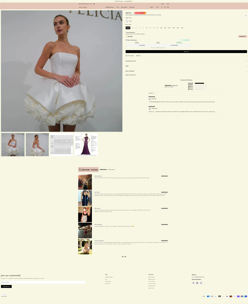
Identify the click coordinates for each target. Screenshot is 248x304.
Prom (118, 7)
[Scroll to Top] (245, 296)
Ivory (130, 21)
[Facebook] (93, 3)
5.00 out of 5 (175, 85)
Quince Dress (124, 7)
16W (161, 28)
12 (150, 28)
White (127, 21)
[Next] (244, 1)
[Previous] (4, 1)
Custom (128, 28)
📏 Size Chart (129, 36)
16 (157, 28)
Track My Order (151, 286)
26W (182, 28)
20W (169, 28)
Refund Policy (151, 277)
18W (165, 28)
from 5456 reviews (110, 169)
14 (153, 28)
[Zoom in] (119, 13)
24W (178, 28)
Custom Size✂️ (242, 36)
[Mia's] (83, 7)
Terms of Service (151, 283)
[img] (152, 96)
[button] (167, 7)
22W (174, 28)
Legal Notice (151, 288)
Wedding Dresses (110, 7)
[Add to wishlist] (245, 15)
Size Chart (131, 7)
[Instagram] (90, 3)
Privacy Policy (151, 281)
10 (146, 28)
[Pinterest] (193, 283)
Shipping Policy (151, 279)
